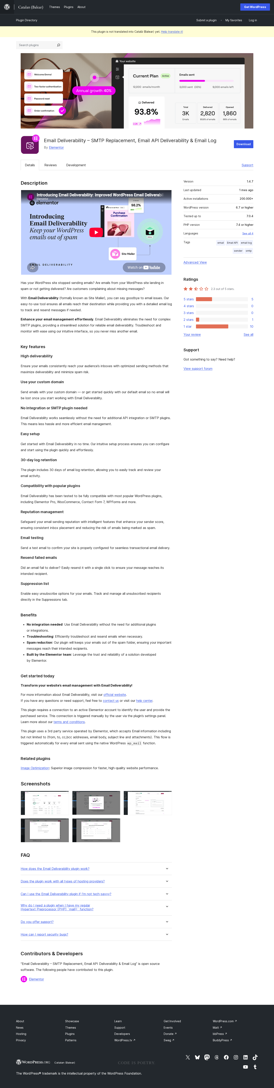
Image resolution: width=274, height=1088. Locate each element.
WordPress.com (225, 1021)
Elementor (56, 147)
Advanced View (195, 262)
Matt (217, 1027)
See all (248, 334)
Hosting (21, 1033)
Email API (232, 242)
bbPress (220, 1033)
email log (246, 242)
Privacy (21, 1040)
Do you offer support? (37, 922)
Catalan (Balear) (64, 1062)
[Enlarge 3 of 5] (166, 796)
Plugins (70, 1033)
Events (168, 1027)
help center (144, 701)
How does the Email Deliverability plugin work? (55, 869)
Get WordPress (255, 7)
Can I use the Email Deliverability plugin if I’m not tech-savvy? (66, 894)
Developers (122, 1033)
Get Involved (172, 1021)
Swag (169, 1040)
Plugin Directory (26, 20)
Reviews (50, 165)
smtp (249, 250)
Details (30, 165)
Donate (170, 1033)
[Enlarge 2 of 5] (115, 796)
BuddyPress (222, 1040)
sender (238, 250)
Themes (70, 1027)
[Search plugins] (59, 45)
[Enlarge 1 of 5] (64, 796)
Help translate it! (172, 31)
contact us (111, 701)
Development (76, 165)
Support (247, 165)
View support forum (198, 369)
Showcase (72, 1021)
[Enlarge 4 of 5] (64, 824)
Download (243, 144)
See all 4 (247, 233)
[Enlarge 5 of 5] (115, 824)
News (19, 1027)
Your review (192, 334)
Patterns (70, 1040)
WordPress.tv (125, 1040)
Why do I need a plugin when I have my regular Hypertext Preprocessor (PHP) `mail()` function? (57, 907)
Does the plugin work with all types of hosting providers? (63, 881)
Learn (118, 1021)
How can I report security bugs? (44, 934)
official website (115, 695)
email (220, 242)
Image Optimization (35, 768)
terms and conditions (69, 722)
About (20, 1021)
